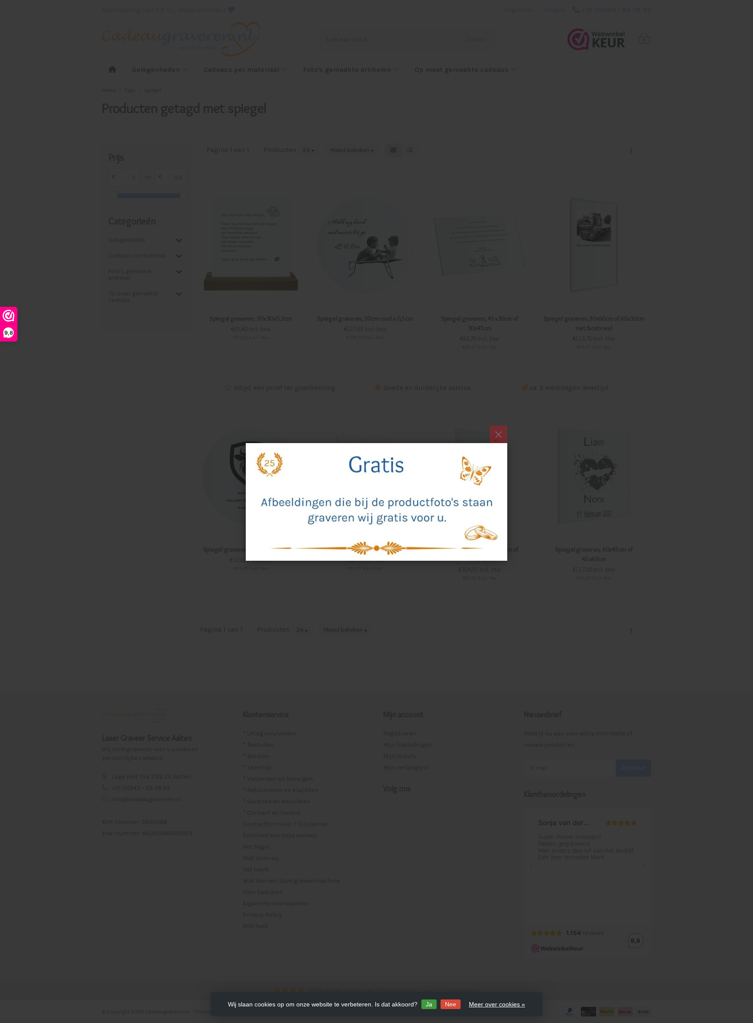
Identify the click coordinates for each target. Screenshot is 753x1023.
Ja (429, 1004)
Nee (450, 1004)
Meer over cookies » (497, 1004)
